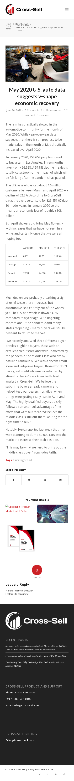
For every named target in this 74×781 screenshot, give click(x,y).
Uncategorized (54, 110)
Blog (27, 24)
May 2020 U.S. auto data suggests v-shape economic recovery (37, 96)
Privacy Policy (34, 769)
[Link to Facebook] (48, 774)
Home (19, 24)
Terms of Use (47, 769)
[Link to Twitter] (39, 774)
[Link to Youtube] (64, 774)
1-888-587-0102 (21, 699)
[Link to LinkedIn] (56, 774)
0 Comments (32, 110)
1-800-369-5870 (25, 692)
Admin (45, 115)
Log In (37, 426)
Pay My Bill (37, 442)
